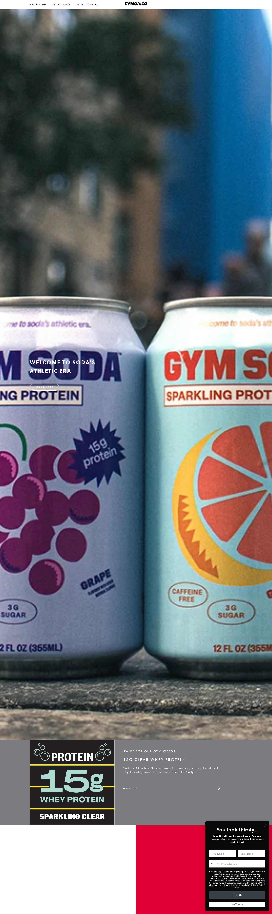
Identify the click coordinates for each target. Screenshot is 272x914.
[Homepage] (136, 4)
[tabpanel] (178, 766)
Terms (237, 887)
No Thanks (237, 904)
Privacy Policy (257, 885)
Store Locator (87, 4)
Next (218, 788)
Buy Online (38, 4)
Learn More (62, 4)
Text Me (237, 895)
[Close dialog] (265, 825)
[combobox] (214, 863)
